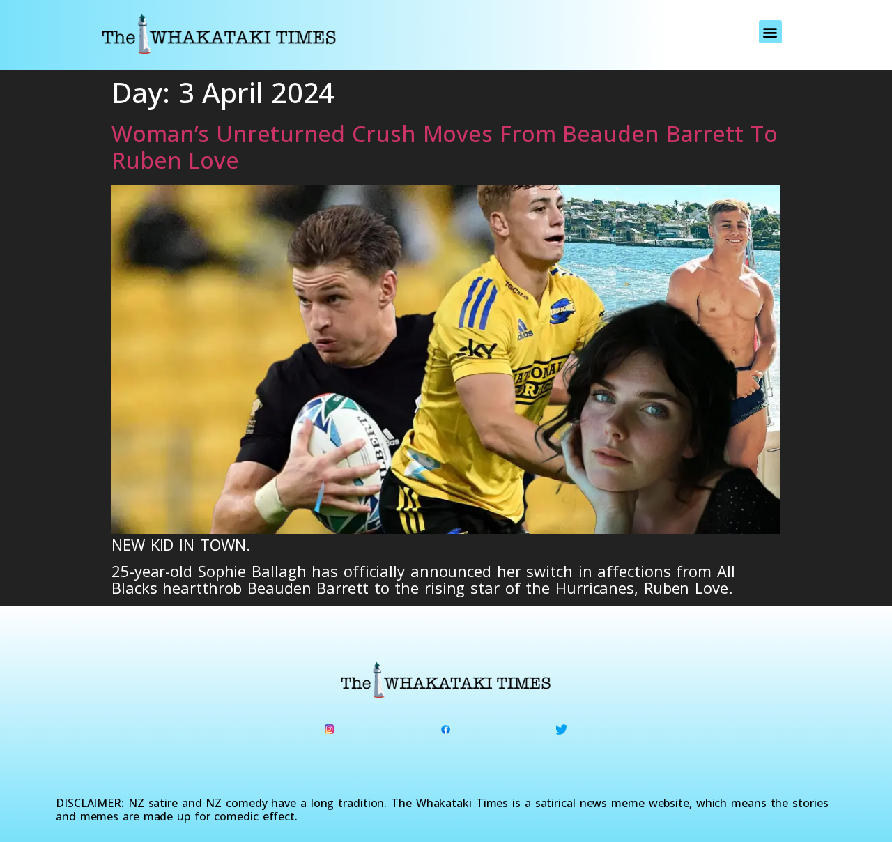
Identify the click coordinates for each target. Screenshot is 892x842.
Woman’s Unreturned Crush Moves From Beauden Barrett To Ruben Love (445, 146)
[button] (770, 31)
